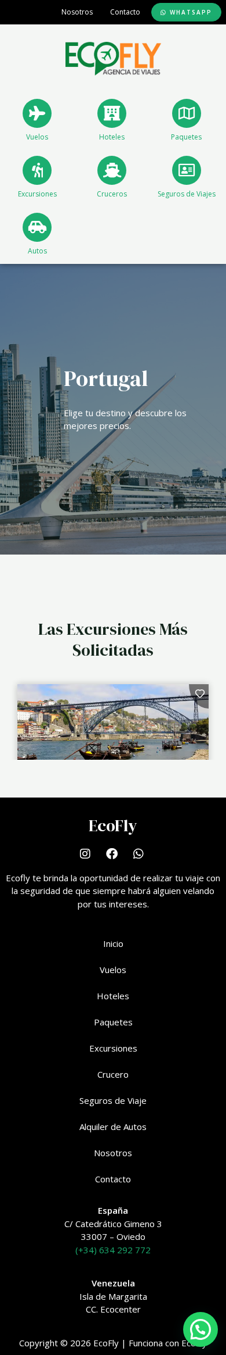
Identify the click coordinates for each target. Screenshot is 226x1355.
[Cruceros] (111, 170)
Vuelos (37, 137)
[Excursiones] (37, 170)
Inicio (113, 943)
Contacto (125, 12)
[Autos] (37, 227)
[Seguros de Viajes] (186, 170)
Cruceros (112, 194)
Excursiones (37, 194)
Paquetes (186, 137)
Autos (37, 251)
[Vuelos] (37, 113)
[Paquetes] (186, 113)
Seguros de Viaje (113, 1100)
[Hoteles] (111, 113)
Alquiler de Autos (113, 1126)
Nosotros (77, 12)
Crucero (113, 1074)
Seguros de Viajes (187, 194)
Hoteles (112, 137)
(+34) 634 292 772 (113, 1250)
